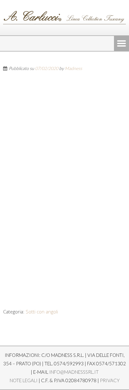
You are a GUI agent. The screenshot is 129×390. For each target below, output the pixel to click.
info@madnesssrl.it (74, 372)
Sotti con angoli (42, 311)
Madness (73, 68)
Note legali (24, 380)
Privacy (110, 380)
